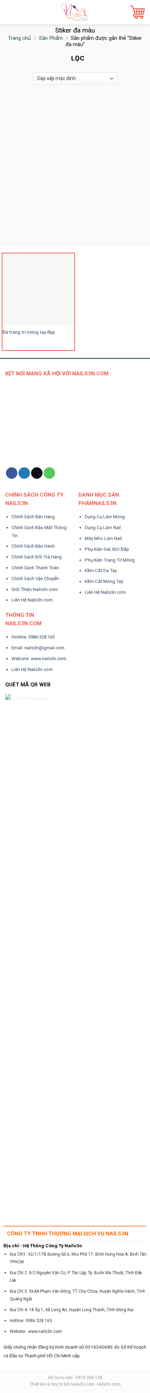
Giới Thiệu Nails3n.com (35, 589)
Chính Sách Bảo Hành (33, 546)
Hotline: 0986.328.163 (33, 637)
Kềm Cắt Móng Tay (104, 581)
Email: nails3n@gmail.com (38, 647)
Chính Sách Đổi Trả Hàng (37, 557)
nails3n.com (82, 1384)
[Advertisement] (75, 167)
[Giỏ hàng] (137, 12)
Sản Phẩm (51, 38)
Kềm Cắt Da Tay (101, 570)
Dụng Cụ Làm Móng (105, 516)
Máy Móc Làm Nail (103, 538)
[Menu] (9, 12)
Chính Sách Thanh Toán (35, 567)
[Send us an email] (37, 473)
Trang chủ (19, 38)
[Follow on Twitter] (24, 473)
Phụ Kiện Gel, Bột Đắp (107, 549)
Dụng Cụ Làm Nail (103, 527)
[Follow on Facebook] (11, 473)
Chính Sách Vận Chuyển (35, 578)
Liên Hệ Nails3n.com (32, 599)
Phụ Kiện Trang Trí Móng (110, 560)
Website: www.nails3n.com (39, 658)
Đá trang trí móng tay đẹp (28, 332)
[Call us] (49, 473)
